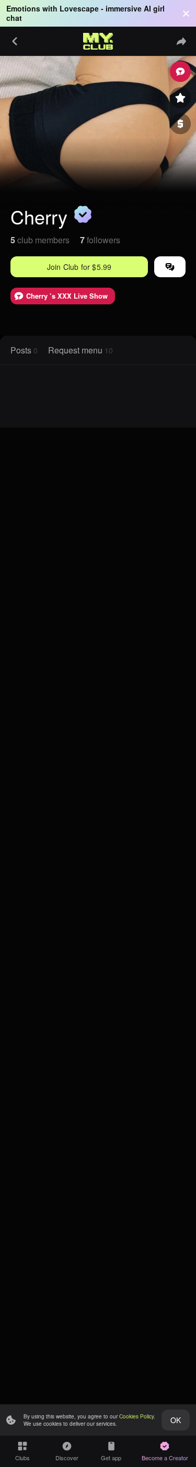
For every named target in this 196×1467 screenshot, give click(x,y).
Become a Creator (165, 1457)
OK (175, 1420)
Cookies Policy (136, 1416)
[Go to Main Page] (98, 41)
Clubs (22, 1457)
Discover (66, 1457)
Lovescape (79, 8)
